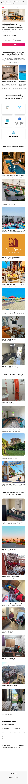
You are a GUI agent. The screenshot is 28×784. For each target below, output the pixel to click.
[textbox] (7, 40)
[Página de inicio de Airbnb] (3, 7)
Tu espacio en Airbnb (19, 7)
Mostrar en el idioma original (9, 3)
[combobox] (13, 35)
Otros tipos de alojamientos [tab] (8, 724)
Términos (16, 777)
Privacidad (10, 777)
